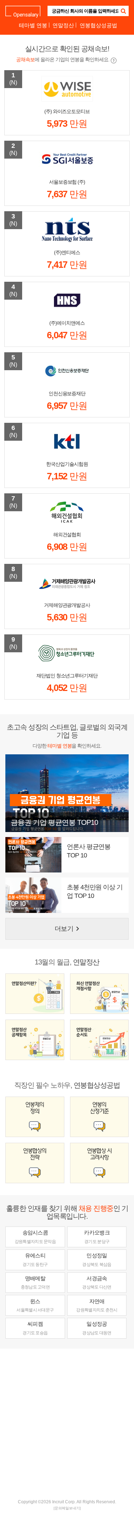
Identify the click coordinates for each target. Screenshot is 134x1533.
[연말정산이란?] (35, 994)
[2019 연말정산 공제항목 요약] (35, 1040)
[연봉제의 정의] (35, 1117)
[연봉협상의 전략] (35, 1163)
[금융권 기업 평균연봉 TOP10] (67, 792)
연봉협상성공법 (98, 25)
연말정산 (63, 25)
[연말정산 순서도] (99, 1040)
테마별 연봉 (33, 25)
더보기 (68, 928)
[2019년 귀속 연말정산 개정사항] (99, 994)
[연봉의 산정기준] (99, 1117)
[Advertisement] (67, 1423)
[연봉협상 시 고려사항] (99, 1163)
